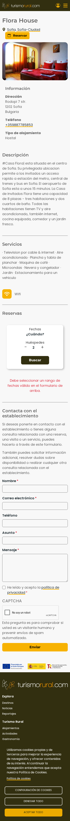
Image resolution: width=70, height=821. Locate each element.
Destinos (7, 703)
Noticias (7, 708)
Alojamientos (10, 728)
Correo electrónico (18, 498)
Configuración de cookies (33, 790)
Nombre (9, 480)
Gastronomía (11, 739)
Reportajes (9, 714)
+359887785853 (19, 124)
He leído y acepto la (33, 590)
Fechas (35, 329)
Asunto (8, 532)
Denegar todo (33, 801)
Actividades (9, 733)
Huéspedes (35, 342)
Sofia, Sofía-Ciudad (23, 29)
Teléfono (9, 515)
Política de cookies (19, 778)
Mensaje (9, 550)
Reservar (19, 35)
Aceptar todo (33, 812)
